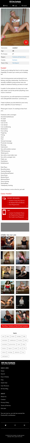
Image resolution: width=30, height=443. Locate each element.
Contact (3, 399)
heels (19, 344)
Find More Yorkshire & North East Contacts (15, 326)
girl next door (12, 344)
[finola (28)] (22, 302)
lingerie (10, 348)
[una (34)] (22, 257)
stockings (10, 352)
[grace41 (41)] (22, 242)
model (15, 348)
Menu (6, 5)
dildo (24, 336)
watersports (5, 356)
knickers (4, 348)
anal (3, 336)
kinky (24, 344)
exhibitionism (13, 340)
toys (23, 352)
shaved (4, 352)
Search (25, 5)
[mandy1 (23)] (7, 272)
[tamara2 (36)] (7, 302)
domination (4, 340)
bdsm (8, 336)
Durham (14, 60)
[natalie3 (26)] (22, 287)
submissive (17, 352)
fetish (25, 340)
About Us (3, 396)
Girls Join (3, 408)
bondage (19, 336)
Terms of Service (6, 405)
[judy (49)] (7, 316)
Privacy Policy (5, 402)
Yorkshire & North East (19, 57)
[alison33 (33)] (22, 316)
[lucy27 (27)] (22, 272)
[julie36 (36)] (7, 287)
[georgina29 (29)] (7, 242)
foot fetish (4, 344)
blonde (12, 336)
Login (15, 5)
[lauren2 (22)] (7, 257)
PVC (25, 348)
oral (20, 348)
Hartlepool (15, 63)
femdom (20, 340)
